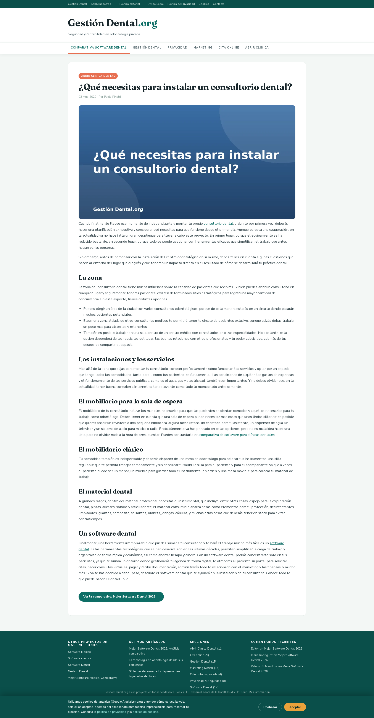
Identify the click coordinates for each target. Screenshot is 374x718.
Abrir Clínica (257, 48)
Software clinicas (79, 658)
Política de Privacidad (181, 4)
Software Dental (79, 665)
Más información (259, 692)
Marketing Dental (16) (204, 668)
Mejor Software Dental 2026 (283, 649)
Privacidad (177, 48)
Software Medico (79, 652)
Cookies (204, 4)
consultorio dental (218, 223)
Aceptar (295, 707)
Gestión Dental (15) (203, 662)
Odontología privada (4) (206, 674)
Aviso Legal (156, 4)
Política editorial (129, 4)
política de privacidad (111, 711)
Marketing (203, 48)
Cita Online (229, 48)
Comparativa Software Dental (99, 48)
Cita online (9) (199, 655)
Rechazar (270, 707)
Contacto (218, 4)
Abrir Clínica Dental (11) (206, 649)
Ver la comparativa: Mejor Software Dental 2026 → (121, 597)
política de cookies (145, 711)
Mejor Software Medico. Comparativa (92, 678)
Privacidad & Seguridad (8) (208, 681)
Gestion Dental (78, 671)
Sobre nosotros (101, 4)
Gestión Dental (77, 4)
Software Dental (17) (204, 687)
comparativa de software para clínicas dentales (237, 434)
